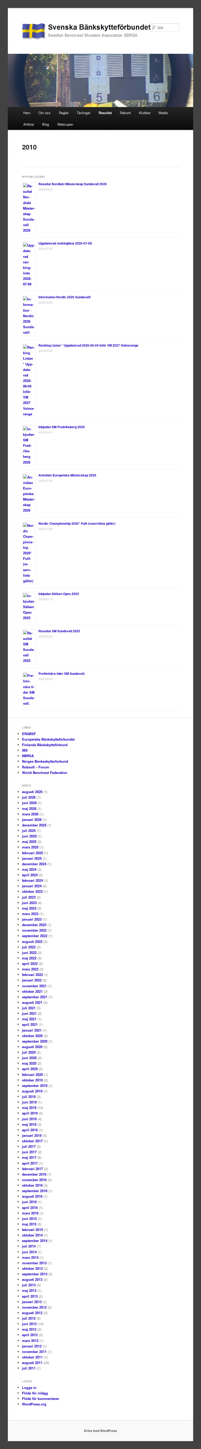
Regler (64, 112)
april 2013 (30, 1296)
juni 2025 (29, 836)
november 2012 (34, 1307)
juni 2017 (29, 1151)
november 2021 (34, 985)
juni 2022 (29, 952)
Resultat (105, 112)
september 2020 (34, 1041)
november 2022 (34, 930)
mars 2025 (30, 847)
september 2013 (34, 1273)
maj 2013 (29, 1290)
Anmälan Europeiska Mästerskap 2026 (67, 475)
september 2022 (34, 935)
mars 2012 (30, 1340)
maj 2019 (29, 1107)
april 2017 (30, 1163)
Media (163, 112)
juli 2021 (29, 1007)
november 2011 (34, 1351)
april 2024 (30, 874)
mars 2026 (30, 813)
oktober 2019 (32, 1080)
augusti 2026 (32, 791)
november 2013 (34, 1262)
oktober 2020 (32, 1035)
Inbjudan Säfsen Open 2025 (58, 593)
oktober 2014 (32, 1235)
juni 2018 (29, 1118)
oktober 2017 (32, 1140)
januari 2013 (32, 1301)
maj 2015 (29, 1224)
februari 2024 (32, 880)
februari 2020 (32, 1074)
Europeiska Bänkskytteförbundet (48, 739)
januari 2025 (32, 858)
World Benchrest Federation (44, 772)
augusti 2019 (32, 1091)
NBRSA (28, 755)
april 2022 (30, 963)
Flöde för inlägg (35, 1392)
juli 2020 (29, 1052)
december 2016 (34, 1174)
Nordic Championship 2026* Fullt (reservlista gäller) (76, 523)
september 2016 (34, 1190)
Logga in (29, 1387)
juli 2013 (29, 1284)
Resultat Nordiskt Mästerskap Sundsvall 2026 (72, 184)
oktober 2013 (32, 1268)
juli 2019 (29, 1096)
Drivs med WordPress (100, 1430)
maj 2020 (29, 1063)
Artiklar (28, 124)
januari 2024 (32, 885)
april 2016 (30, 1207)
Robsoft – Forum (35, 767)
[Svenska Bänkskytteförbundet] (65, 31)
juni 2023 (29, 902)
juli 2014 (29, 1246)
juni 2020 (29, 1057)
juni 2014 (29, 1251)
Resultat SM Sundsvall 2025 (59, 631)
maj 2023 (29, 908)
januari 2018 (32, 1135)
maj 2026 (29, 808)
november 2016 (34, 1179)
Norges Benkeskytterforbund (45, 761)
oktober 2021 (32, 991)
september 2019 (34, 1085)
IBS (25, 750)
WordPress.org (34, 1404)
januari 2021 (32, 1030)
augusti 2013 (32, 1279)
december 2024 (34, 863)
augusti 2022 (32, 941)
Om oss (44, 112)
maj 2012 (29, 1329)
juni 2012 (29, 1323)
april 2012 (30, 1334)
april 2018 (30, 1129)
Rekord (125, 112)
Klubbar (144, 112)
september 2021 (34, 996)
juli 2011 (29, 1368)
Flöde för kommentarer (40, 1398)
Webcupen (65, 124)
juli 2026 (29, 797)
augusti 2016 (32, 1196)
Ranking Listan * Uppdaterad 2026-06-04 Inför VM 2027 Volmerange (88, 345)
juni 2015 (29, 1218)
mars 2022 (30, 969)
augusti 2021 (32, 1002)
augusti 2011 (32, 1362)
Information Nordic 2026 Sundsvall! (64, 297)
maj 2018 (29, 1124)
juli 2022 (29, 946)
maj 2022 (29, 958)
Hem (26, 112)
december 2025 (34, 824)
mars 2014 (30, 1257)
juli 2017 (29, 1146)
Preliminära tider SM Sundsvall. (61, 673)
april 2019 (30, 1113)
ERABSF (29, 733)
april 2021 (30, 1024)
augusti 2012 (32, 1312)
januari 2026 (32, 819)
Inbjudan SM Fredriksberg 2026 (61, 426)
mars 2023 (30, 913)
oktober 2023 (32, 891)
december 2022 (34, 924)
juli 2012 (29, 1318)
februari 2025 (32, 852)
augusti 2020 (32, 1046)
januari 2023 (32, 919)
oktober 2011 (32, 1357)
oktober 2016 (32, 1185)
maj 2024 (29, 869)
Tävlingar (83, 112)
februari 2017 (32, 1168)
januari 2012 (32, 1346)
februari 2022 (32, 974)
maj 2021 (29, 1018)
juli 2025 (29, 830)
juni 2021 (29, 1013)
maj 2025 (29, 841)
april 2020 (30, 1068)
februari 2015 (32, 1229)
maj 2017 (29, 1157)
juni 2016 (29, 1201)
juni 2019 (29, 1102)
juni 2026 (29, 802)
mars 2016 (30, 1213)
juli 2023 (29, 897)
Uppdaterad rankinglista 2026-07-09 (65, 243)
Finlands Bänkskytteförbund (45, 744)
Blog (45, 124)
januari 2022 (32, 980)
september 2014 (34, 1240)
